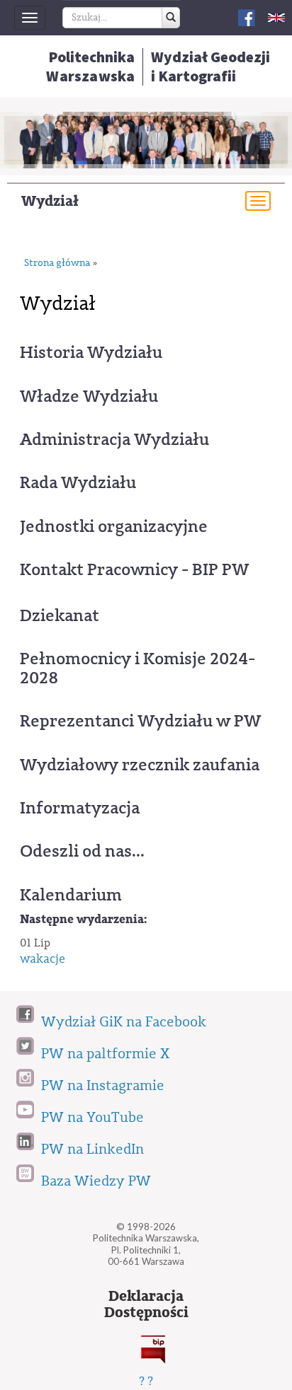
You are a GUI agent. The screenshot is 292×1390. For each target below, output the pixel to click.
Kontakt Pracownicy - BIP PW (134, 569)
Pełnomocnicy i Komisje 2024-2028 (137, 668)
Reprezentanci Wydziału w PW (140, 721)
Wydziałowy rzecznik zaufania (139, 764)
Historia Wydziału (91, 352)
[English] (276, 17)
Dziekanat (59, 615)
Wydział (50, 201)
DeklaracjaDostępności (146, 1304)
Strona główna (57, 263)
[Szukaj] (171, 17)
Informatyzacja (80, 808)
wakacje (42, 959)
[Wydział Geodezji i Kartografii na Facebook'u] (246, 16)
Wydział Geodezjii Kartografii (210, 66)
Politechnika (90, 66)
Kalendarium (71, 895)
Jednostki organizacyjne (114, 526)
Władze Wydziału (89, 396)
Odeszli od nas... (82, 851)
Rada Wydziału (78, 482)
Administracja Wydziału (114, 439)
